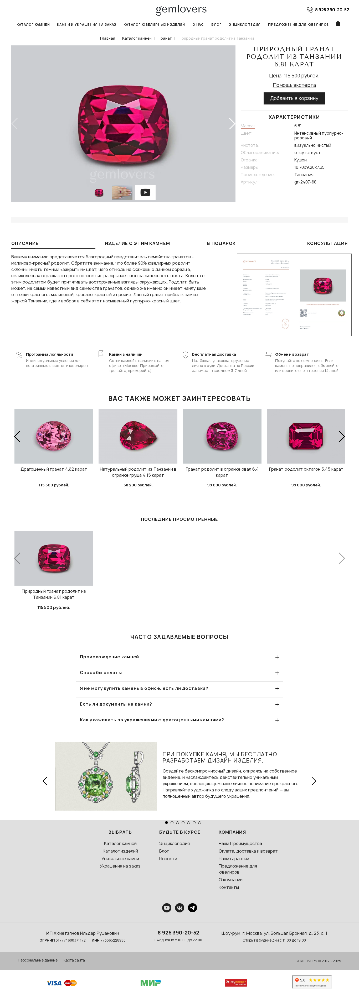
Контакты (229, 887)
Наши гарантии (234, 859)
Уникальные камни (120, 859)
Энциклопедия (245, 24)
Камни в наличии (125, 354)
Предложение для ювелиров (298, 24)
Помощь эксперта (294, 85)
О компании (231, 880)
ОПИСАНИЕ (25, 243)
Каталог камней (33, 24)
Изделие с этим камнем (137, 243)
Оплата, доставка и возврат (248, 851)
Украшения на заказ (120, 866)
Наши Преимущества (240, 843)
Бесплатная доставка (214, 354)
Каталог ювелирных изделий (154, 24)
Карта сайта (74, 960)
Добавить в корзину (294, 98)
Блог (216, 24)
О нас (198, 24)
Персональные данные (38, 960)
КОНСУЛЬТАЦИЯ (327, 243)
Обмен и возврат (292, 354)
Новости (168, 859)
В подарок (221, 243)
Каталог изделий (120, 851)
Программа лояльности (49, 354)
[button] (231, 123)
